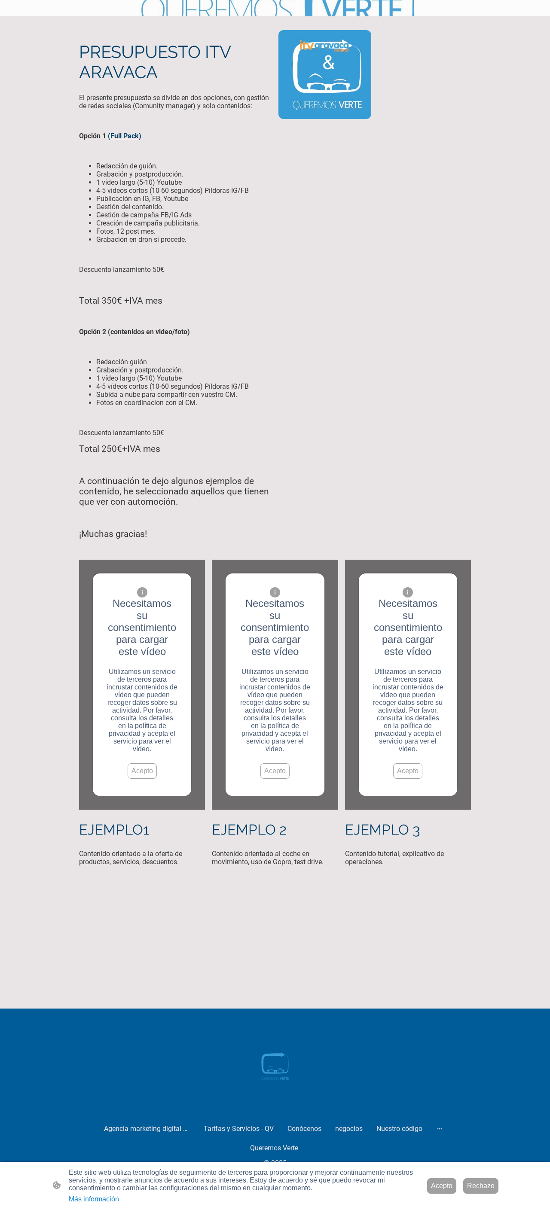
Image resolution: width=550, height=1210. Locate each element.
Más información (94, 1199)
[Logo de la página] (275, 1064)
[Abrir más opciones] (439, 1129)
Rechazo (481, 1185)
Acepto (142, 770)
